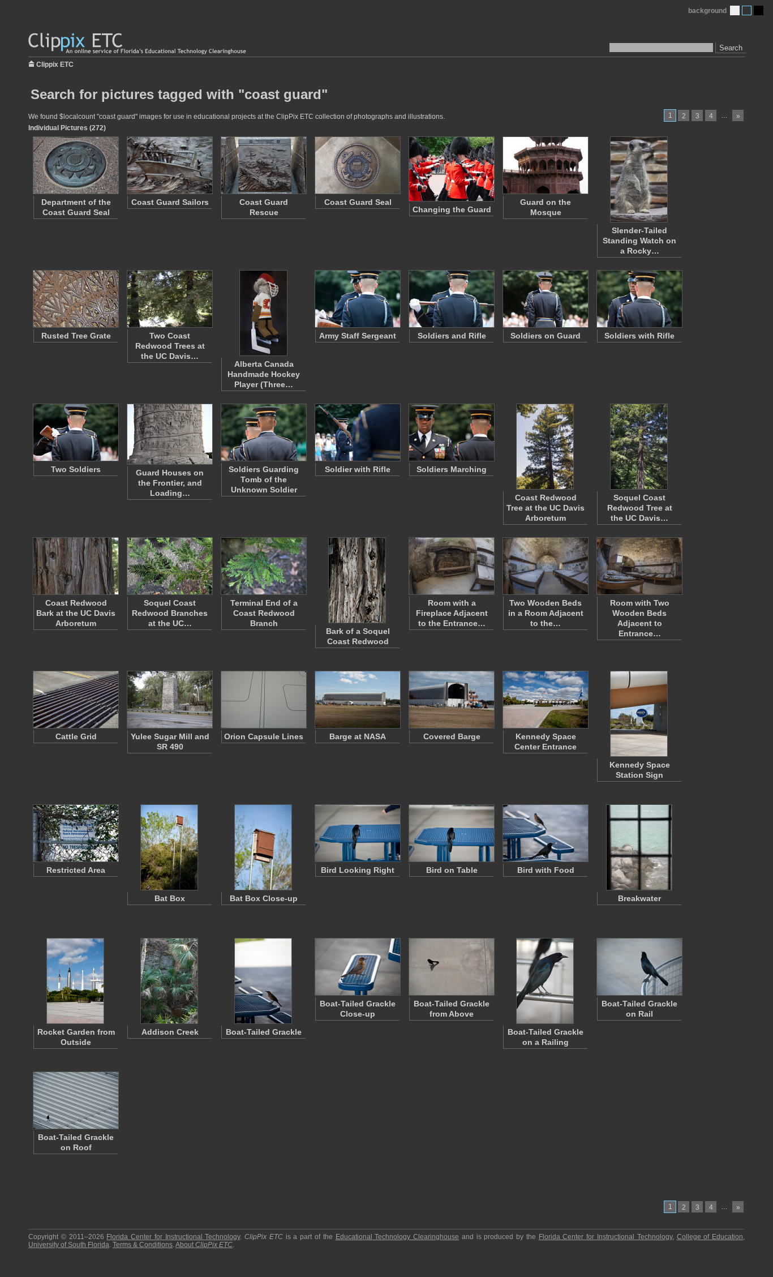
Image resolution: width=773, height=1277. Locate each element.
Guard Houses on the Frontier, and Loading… (170, 483)
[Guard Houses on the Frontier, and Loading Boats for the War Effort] (169, 434)
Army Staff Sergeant (357, 335)
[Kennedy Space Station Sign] (638, 714)
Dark (758, 10)
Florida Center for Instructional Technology (173, 1237)
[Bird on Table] (451, 833)
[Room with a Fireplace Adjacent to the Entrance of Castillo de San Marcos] (451, 566)
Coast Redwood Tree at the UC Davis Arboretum (545, 507)
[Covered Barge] (451, 700)
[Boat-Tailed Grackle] (263, 981)
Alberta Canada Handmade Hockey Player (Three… (263, 374)
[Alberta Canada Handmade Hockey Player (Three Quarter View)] (263, 313)
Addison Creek (170, 1031)
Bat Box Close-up (264, 898)
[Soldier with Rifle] (357, 432)
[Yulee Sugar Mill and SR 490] (169, 700)
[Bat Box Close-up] (263, 847)
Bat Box (169, 898)
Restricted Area (75, 870)
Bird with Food (545, 870)
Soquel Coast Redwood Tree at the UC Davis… (639, 507)
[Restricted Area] (75, 833)
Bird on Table (452, 870)
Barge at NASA (357, 736)
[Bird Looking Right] (357, 833)
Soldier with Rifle (357, 469)
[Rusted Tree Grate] (75, 299)
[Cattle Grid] (75, 700)
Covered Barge (451, 736)
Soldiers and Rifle (452, 335)
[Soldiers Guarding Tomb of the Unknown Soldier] (263, 432)
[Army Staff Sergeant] (357, 299)
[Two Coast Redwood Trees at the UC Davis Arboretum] (169, 299)
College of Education (710, 1237)
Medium (746, 10)
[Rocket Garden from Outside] (75, 981)
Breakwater (639, 898)
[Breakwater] (638, 847)
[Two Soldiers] (75, 432)
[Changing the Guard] (451, 169)
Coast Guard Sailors (170, 202)
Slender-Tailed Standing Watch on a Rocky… (639, 240)
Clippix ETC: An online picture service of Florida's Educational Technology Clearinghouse (138, 44)
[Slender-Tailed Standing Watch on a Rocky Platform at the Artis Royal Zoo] (638, 179)
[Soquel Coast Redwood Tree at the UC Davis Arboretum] (638, 447)
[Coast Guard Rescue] (263, 165)
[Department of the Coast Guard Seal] (75, 165)
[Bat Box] (169, 847)
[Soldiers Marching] (451, 432)
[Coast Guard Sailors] (169, 165)
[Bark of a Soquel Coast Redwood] (357, 580)
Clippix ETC (55, 64)
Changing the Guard (452, 209)
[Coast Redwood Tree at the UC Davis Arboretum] (545, 447)
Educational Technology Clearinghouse (397, 1237)
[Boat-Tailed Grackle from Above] (451, 967)
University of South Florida (68, 1245)
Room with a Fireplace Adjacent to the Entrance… (452, 613)
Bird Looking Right (357, 870)
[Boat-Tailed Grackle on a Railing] (545, 981)
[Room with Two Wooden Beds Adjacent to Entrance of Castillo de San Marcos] (638, 566)
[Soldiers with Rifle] (638, 299)
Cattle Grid (76, 736)
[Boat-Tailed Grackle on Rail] (638, 967)
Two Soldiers (76, 469)
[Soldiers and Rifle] (451, 299)
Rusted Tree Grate (76, 335)
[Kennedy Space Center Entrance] (545, 700)
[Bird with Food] (545, 833)
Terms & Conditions (143, 1245)
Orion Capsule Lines (263, 736)
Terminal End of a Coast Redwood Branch (264, 613)
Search (730, 48)
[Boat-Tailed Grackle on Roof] (75, 1100)
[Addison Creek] (169, 981)
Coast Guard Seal (358, 202)
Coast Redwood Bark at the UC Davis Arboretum (75, 613)
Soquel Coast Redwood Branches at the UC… (170, 613)
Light (735, 10)
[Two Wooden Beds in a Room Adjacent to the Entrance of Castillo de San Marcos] (545, 566)
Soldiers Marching (451, 469)
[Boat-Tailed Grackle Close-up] (357, 967)
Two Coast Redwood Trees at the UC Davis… (170, 346)
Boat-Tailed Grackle (264, 1031)
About (204, 1245)
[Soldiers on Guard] (545, 299)
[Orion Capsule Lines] (263, 700)
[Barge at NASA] (357, 700)
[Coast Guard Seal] (357, 165)
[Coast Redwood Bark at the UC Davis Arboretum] (75, 566)
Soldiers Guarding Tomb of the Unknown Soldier (264, 479)
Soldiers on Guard (545, 335)
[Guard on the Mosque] (545, 165)
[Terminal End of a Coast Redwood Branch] (263, 566)
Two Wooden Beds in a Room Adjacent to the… (545, 613)
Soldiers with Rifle (639, 335)
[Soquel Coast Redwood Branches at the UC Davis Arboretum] (169, 566)
